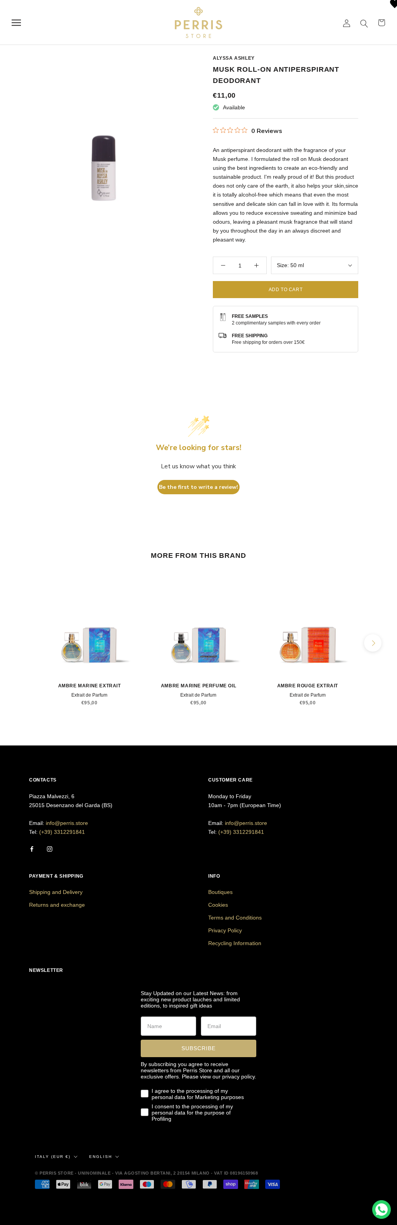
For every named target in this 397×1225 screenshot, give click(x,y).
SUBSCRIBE (198, 1048)
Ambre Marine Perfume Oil (198, 685)
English (100, 1156)
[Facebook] (32, 848)
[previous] (24, 643)
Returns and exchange (57, 905)
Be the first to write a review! (198, 487)
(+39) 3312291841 (62, 832)
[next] (372, 643)
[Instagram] (49, 848)
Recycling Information (234, 943)
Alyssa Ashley (234, 58)
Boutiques (220, 892)
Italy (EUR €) (53, 1156)
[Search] (364, 23)
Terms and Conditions (235, 917)
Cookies (218, 905)
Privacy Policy (225, 930)
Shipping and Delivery (56, 892)
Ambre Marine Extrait (89, 685)
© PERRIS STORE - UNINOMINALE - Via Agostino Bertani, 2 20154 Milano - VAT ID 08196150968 (146, 1173)
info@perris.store (67, 823)
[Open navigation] (16, 22)
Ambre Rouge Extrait (307, 685)
